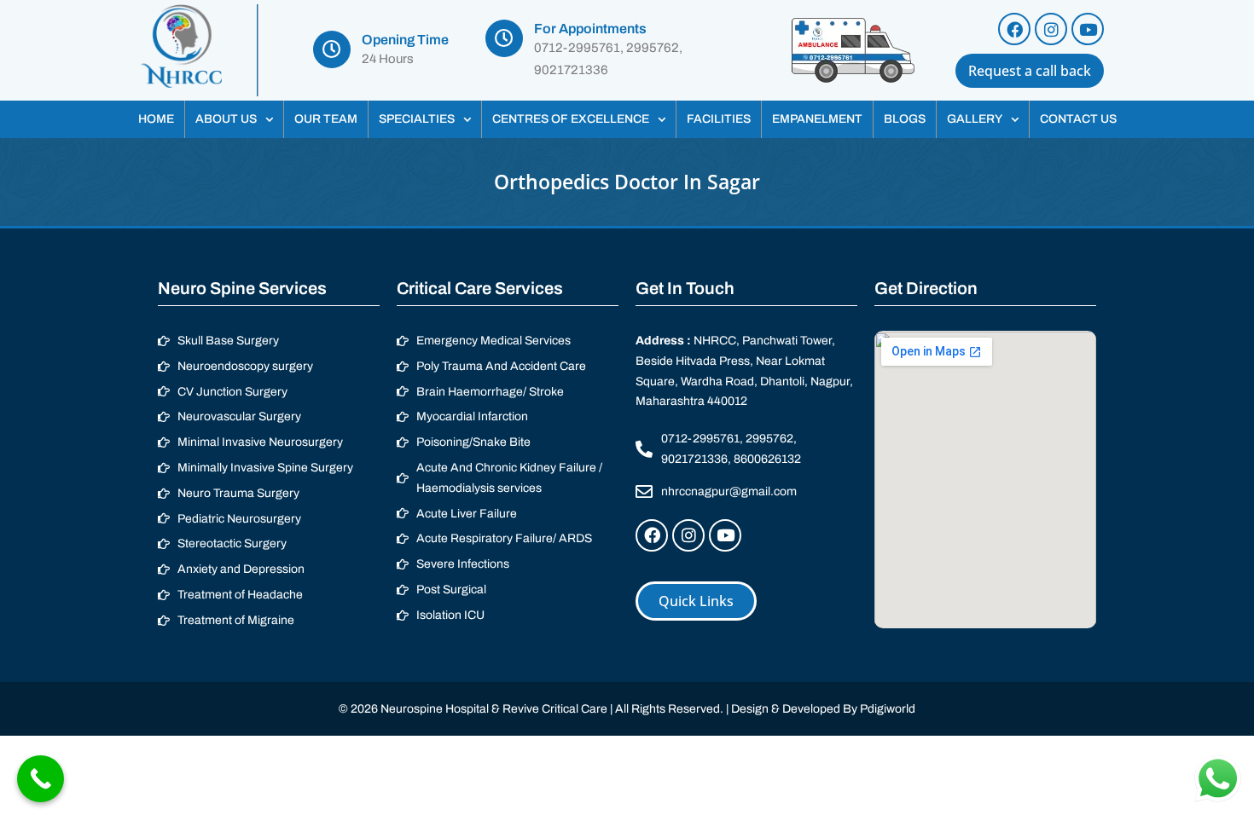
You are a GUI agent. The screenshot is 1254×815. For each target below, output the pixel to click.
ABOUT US (226, 119)
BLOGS (905, 119)
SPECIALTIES (417, 119)
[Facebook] (1014, 29)
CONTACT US (1078, 119)
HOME (156, 119)
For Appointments (590, 28)
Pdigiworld (887, 708)
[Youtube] (1087, 29)
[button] (234, 119)
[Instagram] (1051, 29)
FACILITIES (719, 119)
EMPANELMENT (817, 119)
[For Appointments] (504, 38)
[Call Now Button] (40, 778)
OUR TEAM (325, 119)
